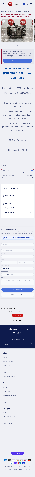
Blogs (5, 402)
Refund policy (7, 365)
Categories (6, 391)
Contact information (18, 472)
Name (2, 242)
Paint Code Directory (9, 376)
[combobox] (17, 268)
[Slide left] (14, 46)
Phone (3, 253)
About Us (6, 369)
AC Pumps (6, 10)
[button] (3, 4)
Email (3, 248)
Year (2, 259)
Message (3, 277)
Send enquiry (18, 289)
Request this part (17, 60)
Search (5, 357)
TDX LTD (10, 466)
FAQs (4, 372)
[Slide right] (21, 46)
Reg (19, 259)
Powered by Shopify (17, 466)
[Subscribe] (30, 344)
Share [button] (4, 165)
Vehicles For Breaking (9, 395)
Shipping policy (27, 469)
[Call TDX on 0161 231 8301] (24, 4)
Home (2, 10)
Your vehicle (5, 265)
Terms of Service (8, 361)
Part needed (4, 271)
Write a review (17, 315)
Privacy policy (8, 469)
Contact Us (6, 399)
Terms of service (18, 469)
